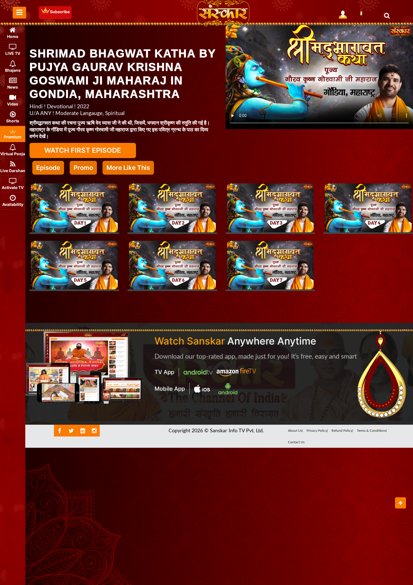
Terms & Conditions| (372, 430)
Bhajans (13, 70)
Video (12, 104)
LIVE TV (12, 53)
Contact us (296, 442)
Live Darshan (12, 170)
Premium (12, 136)
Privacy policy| (317, 430)
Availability (12, 204)
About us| (295, 430)
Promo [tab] (83, 167)
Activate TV (13, 187)
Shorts (12, 120)
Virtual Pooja (12, 153)
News (12, 87)
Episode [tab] (48, 167)
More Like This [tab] (128, 167)
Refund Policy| (342, 430)
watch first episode (82, 150)
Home (12, 36)
